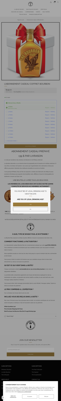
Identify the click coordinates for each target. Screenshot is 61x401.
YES (31, 204)
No (30, 209)
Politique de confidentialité (24, 391)
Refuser (46, 396)
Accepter (29, 396)
